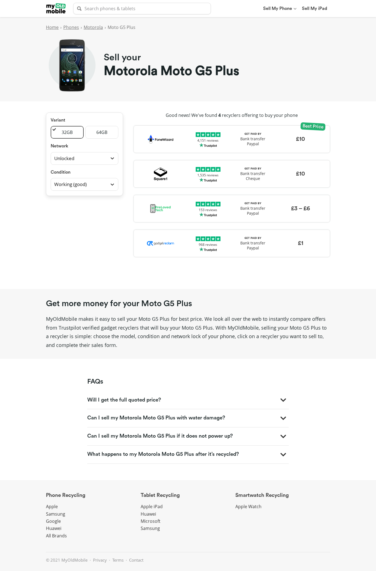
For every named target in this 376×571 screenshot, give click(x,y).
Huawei (53, 528)
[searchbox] (142, 8)
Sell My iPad (314, 8)
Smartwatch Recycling (262, 495)
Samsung (55, 514)
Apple (52, 506)
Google (53, 521)
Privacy (100, 560)
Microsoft (150, 521)
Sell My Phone (277, 8)
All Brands (56, 536)
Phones (71, 27)
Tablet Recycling (160, 495)
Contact (136, 560)
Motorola (93, 27)
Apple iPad (152, 506)
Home (52, 27)
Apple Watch (248, 506)
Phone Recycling (65, 495)
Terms (118, 560)
